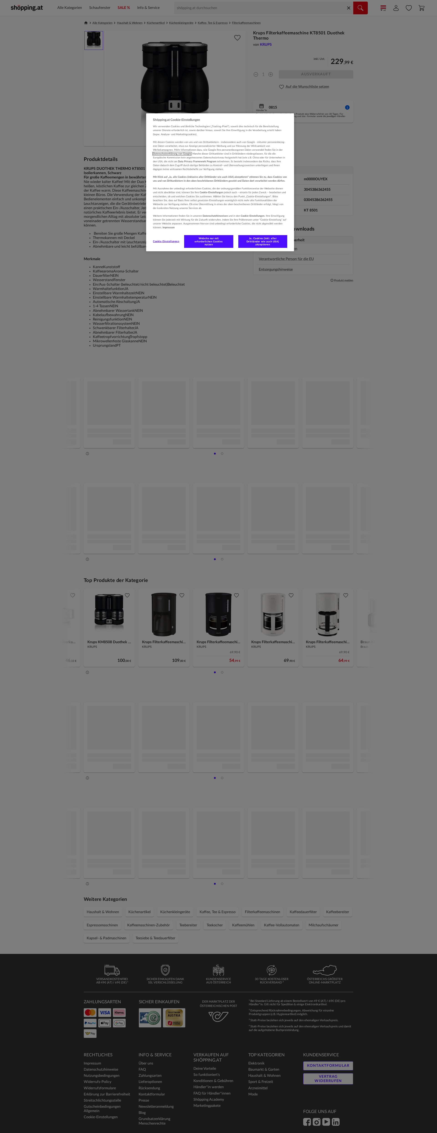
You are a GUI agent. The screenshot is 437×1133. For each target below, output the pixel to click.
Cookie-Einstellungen (166, 241)
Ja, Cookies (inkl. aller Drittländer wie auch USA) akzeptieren (262, 241)
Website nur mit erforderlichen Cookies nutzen (209, 241)
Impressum (169, 227)
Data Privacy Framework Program (197, 161)
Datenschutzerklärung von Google (172, 153)
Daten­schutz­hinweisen (215, 216)
